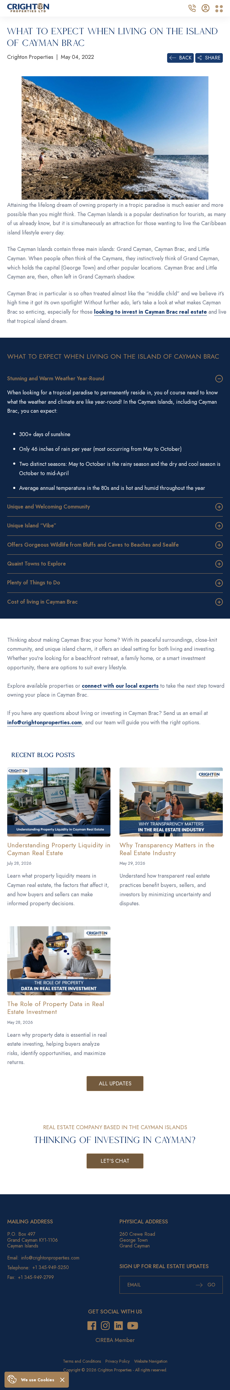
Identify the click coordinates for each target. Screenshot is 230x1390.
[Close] (62, 1379)
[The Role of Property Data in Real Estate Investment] (59, 960)
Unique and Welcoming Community (48, 507)
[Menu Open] (219, 9)
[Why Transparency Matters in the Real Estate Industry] (171, 802)
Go (210, 1284)
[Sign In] (205, 7)
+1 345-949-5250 (50, 1267)
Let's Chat (115, 1161)
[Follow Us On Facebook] (91, 1325)
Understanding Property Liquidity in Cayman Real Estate (59, 849)
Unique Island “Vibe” (31, 525)
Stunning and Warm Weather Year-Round (55, 378)
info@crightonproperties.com (50, 1257)
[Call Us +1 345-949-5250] (192, 7)
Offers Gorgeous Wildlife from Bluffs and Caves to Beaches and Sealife (93, 545)
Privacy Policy (117, 1361)
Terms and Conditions (82, 1361)
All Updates (115, 1083)
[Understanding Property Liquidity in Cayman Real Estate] (59, 802)
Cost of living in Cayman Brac (42, 602)
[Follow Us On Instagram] (105, 1325)
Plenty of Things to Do (33, 582)
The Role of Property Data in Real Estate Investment (55, 1007)
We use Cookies (37, 1380)
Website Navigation (150, 1361)
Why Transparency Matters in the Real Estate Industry (166, 849)
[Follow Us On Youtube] (132, 1325)
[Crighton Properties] (28, 10)
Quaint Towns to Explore (36, 564)
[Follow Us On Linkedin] (118, 1325)
